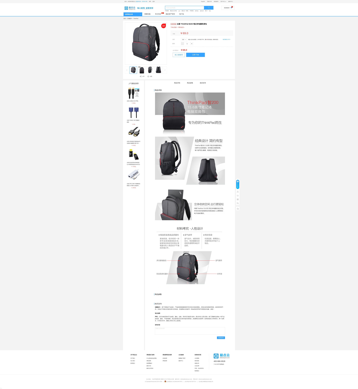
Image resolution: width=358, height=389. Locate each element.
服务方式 (149, 365)
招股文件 (197, 363)
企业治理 (197, 365)
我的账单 (216, 1)
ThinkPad (135, 18)
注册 (153, 1)
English (203, 1)
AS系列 (167, 10)
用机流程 (149, 360)
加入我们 (133, 360)
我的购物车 (227, 7)
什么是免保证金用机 (152, 358)
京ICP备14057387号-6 (190, 381)
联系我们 (133, 363)
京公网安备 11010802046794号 (174, 381)
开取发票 (165, 360)
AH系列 (192, 10)
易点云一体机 (185, 10)
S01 (210, 11)
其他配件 (129, 18)
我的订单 (209, 1)
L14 (179, 11)
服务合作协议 (150, 368)
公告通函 (197, 358)
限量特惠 (147, 14)
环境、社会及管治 (199, 368)
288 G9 (202, 11)
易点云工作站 (173, 10)
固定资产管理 (170, 14)
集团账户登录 (182, 358)
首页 (125, 18)
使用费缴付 (149, 363)
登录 (150, 1)
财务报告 (197, 360)
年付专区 (158, 14)
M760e (196, 11)
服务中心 (230, 1)
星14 (206, 10)
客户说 (181, 14)
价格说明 (165, 358)
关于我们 (133, 358)
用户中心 (223, 1)
